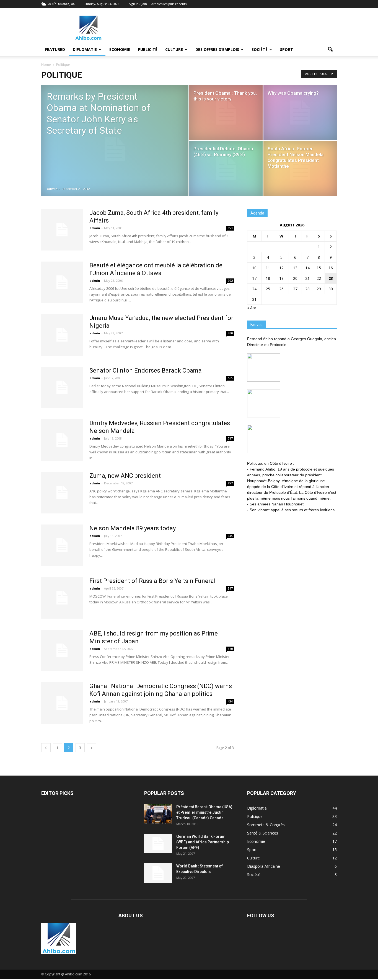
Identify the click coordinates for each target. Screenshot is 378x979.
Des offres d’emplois (217, 49)
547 (230, 588)
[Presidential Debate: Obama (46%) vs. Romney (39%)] (226, 168)
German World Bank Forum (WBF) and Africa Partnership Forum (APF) (202, 842)
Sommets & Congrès (266, 824)
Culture (174, 49)
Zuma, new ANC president (125, 475)
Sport (286, 49)
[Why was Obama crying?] (300, 112)
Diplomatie (85, 49)
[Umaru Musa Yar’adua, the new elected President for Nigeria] (62, 335)
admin (52, 189)
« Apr (251, 307)
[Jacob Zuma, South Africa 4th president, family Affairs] (62, 229)
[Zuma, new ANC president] (62, 492)
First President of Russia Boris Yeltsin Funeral (152, 580)
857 (230, 483)
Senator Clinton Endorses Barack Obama (145, 370)
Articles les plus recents (169, 4)
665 (230, 378)
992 (230, 281)
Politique (255, 816)
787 (230, 438)
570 (230, 649)
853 (230, 228)
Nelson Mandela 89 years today (132, 528)
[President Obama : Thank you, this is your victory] (226, 112)
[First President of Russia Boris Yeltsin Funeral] (62, 598)
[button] (330, 49)
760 (230, 333)
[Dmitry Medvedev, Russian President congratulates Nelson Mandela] (62, 440)
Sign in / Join (138, 4)
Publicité (147, 49)
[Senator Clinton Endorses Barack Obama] (62, 387)
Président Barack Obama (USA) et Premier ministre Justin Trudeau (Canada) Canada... (204, 812)
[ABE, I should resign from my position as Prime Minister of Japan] (62, 650)
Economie (119, 49)
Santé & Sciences (262, 833)
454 (230, 701)
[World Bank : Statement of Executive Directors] (158, 873)
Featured (55, 49)
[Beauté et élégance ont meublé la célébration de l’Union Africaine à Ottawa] (62, 282)
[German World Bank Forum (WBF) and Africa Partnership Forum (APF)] (158, 843)
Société (260, 49)
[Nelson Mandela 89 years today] (62, 545)
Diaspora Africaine (263, 866)
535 (230, 536)
